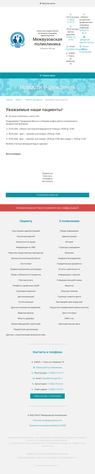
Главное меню (48, 75)
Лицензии (69, 253)
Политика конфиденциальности (47, 420)
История (69, 242)
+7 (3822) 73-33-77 (71, 21)
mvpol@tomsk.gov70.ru (76, 49)
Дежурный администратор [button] (86, 41)
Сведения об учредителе (69, 258)
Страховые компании (26, 291)
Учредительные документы (69, 263)
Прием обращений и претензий (25, 324)
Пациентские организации (26, 329)
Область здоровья (25, 318)
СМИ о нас (69, 318)
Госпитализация (25, 302)
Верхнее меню (48, 3)
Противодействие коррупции (69, 302)
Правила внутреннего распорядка (25, 269)
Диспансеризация (26, 296)
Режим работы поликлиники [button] (85, 49)
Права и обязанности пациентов (26, 274)
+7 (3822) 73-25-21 (55, 389)
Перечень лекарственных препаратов (25, 253)
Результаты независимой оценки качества (69, 307)
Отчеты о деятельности (69, 269)
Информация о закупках (69, 274)
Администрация (69, 236)
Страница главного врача (69, 296)
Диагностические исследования (25, 307)
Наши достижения (69, 291)
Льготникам (25, 263)
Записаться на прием (25, 242)
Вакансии (69, 285)
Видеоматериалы (26, 313)
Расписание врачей (26, 236)
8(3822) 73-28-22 (84, 31)
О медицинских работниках (69, 280)
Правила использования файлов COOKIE (47, 425)
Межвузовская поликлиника (47, 41)
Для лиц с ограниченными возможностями (25, 334)
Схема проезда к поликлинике (47, 396)
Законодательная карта (69, 324)
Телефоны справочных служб (26, 285)
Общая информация (69, 231)
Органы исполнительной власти (25, 258)
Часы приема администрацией (26, 231)
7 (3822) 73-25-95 (71, 38)
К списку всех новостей (47, 195)
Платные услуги (26, 280)
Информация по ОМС (25, 247)
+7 (48, 384)
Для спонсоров (69, 313)
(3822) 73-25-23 (56, 384)
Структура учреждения (69, 247)
